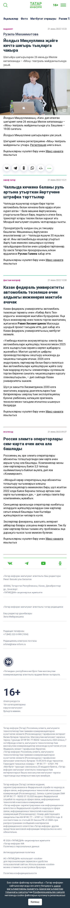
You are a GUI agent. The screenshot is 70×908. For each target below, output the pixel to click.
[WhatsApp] (32, 168)
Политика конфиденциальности (20, 873)
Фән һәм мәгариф (11, 280)
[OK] (60, 563)
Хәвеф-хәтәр (9, 180)
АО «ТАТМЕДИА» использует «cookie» (22, 858)
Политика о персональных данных (21, 846)
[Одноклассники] (23, 168)
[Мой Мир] (40, 168)
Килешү (35, 902)
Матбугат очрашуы (43, 18)
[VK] (10, 563)
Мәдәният (8, 29)
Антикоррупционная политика (19, 852)
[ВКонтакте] (6, 168)
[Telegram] (15, 168)
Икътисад (8, 432)
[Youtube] (43, 563)
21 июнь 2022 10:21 (57, 180)
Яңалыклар (10, 18)
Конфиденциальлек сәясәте (49, 892)
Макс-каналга (54, 151)
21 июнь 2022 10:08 (57, 280)
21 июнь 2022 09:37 (57, 432)
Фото (24, 18)
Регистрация (38, 145)
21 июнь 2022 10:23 (57, 29)
